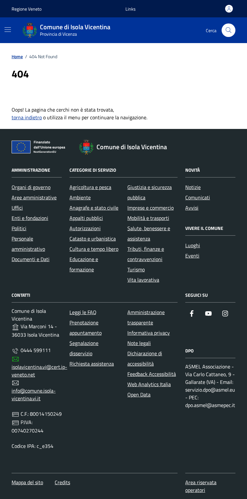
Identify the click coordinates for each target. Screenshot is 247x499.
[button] (130, 8)
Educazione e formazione (83, 264)
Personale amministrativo (28, 244)
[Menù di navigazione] (8, 29)
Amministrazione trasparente (146, 317)
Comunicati (197, 197)
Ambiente (80, 197)
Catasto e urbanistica (92, 238)
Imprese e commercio (150, 208)
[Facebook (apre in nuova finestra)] (191, 313)
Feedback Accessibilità (151, 374)
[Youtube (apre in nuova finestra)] (208, 313)
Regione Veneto (26, 8)
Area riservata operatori (200, 486)
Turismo (136, 269)
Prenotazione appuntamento (85, 328)
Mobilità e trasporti (148, 218)
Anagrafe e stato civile (93, 208)
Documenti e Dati (31, 259)
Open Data (139, 394)
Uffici (17, 208)
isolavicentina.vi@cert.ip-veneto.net (39, 370)
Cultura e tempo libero (93, 249)
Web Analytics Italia (149, 384)
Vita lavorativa (143, 280)
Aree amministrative (34, 197)
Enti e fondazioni (30, 218)
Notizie (193, 187)
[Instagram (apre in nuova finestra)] (225, 313)
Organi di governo (31, 187)
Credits (62, 482)
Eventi (192, 255)
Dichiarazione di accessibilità (144, 358)
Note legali (139, 343)
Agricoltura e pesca (90, 187)
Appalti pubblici (86, 218)
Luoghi (192, 245)
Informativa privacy (148, 333)
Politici (19, 228)
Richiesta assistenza (91, 363)
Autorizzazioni (85, 228)
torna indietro (27, 117)
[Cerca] (228, 30)
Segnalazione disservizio (83, 348)
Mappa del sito (27, 482)
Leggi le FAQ (82, 312)
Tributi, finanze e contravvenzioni (145, 254)
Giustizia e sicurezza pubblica (149, 192)
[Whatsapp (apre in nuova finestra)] (191, 326)
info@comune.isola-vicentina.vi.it (34, 394)
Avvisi (191, 208)
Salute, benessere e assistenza (148, 233)
